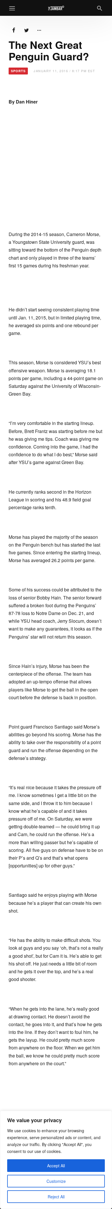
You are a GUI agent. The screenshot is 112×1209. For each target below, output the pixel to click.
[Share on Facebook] (14, 29)
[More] (39, 29)
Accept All (56, 1165)
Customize (56, 1181)
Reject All (56, 1197)
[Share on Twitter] (26, 29)
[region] (56, 1160)
